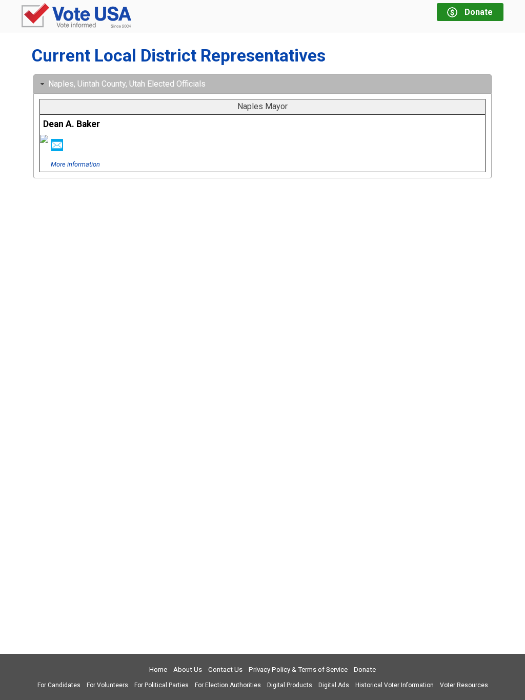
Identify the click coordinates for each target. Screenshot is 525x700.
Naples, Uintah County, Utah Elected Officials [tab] (127, 84)
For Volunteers (107, 685)
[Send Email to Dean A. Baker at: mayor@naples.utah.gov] (57, 148)
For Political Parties (161, 685)
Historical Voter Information (394, 685)
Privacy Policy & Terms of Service (298, 669)
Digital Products (289, 685)
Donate (365, 669)
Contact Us (225, 669)
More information (75, 164)
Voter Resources (464, 685)
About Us (187, 669)
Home (158, 669)
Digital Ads (333, 685)
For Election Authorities (228, 685)
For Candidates (58, 685)
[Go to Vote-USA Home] (76, 16)
